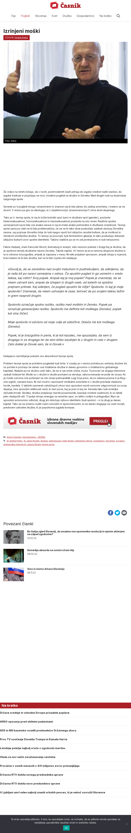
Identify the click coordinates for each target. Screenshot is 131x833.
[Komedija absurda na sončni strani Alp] (13, 561)
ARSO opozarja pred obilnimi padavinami (26, 721)
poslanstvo (99, 441)
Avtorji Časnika (14, 437)
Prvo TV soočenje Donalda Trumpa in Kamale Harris (33, 739)
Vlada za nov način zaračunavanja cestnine (27, 757)
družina (44, 441)
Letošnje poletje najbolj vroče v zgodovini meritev (32, 748)
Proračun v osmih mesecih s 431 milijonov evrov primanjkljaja (39, 765)
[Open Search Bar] (118, 16)
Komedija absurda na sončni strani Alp (50, 550)
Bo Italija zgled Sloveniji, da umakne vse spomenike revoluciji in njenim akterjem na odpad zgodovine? (76, 533)
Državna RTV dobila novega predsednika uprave (31, 774)
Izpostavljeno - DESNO (33, 437)
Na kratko (105, 16)
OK (66, 828)
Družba (66, 16)
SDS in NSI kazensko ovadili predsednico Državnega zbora (38, 730)
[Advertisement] (65, 483)
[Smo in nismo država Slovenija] (13, 580)
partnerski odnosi (83, 441)
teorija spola (48, 444)
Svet (54, 16)
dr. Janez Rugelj (31, 441)
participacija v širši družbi (61, 441)
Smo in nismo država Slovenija (45, 568)
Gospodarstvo (85, 16)
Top (13, 16)
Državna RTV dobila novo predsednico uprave (30, 783)
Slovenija (40, 16)
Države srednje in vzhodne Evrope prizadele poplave (34, 712)
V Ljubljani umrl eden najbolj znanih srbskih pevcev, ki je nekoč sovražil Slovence (52, 792)
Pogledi (25, 16)
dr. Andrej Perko (15, 441)
